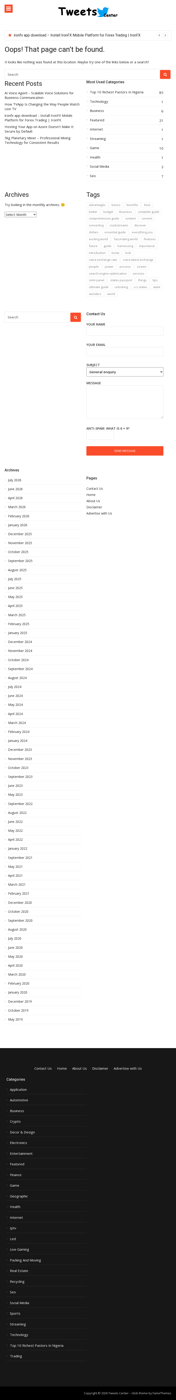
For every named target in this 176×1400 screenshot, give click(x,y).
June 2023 (15, 786)
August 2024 (17, 678)
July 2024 (14, 687)
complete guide (148, 212)
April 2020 (15, 965)
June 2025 (15, 588)
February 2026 (18, 516)
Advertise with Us (99, 513)
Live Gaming (19, 1249)
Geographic (19, 1196)
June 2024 (15, 696)
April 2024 (15, 714)
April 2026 (15, 498)
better (93, 212)
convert (147, 218)
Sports (15, 1313)
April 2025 (15, 606)
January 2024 (17, 741)
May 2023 (15, 795)
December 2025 (20, 534)
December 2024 (20, 642)
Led (13, 1239)
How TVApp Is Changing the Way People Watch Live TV (42, 106)
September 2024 (20, 669)
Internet (96, 129)
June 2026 (15, 489)
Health (95, 157)
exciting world (98, 239)
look (128, 253)
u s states (140, 287)
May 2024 (15, 705)
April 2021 (15, 876)
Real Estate (19, 1271)
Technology (99, 101)
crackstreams (119, 225)
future (93, 246)
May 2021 (15, 867)
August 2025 (17, 570)
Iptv (13, 1228)
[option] (91, 35)
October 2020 (18, 912)
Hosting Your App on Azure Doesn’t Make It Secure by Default (39, 129)
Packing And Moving (25, 1260)
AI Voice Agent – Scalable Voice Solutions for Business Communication (39, 95)
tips (155, 280)
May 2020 (15, 957)
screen (141, 266)
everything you (142, 232)
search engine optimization (108, 273)
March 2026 (17, 507)
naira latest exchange (138, 260)
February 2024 (18, 732)
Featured (97, 120)
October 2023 (18, 768)
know (115, 253)
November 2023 (20, 759)
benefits (132, 205)
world (111, 294)
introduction (97, 253)
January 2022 (17, 848)
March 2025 (17, 615)
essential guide (115, 232)
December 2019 (20, 1001)
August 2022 (17, 813)
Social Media (99, 166)
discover (140, 225)
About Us (93, 501)
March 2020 (17, 974)
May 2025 (15, 597)
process (125, 266)
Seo (93, 176)
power (109, 266)
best (147, 205)
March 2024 (17, 723)
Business (97, 111)
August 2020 (17, 929)
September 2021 (20, 858)
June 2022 (15, 822)
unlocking (121, 287)
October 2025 (18, 552)
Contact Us (94, 488)
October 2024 (18, 660)
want (156, 287)
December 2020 (20, 903)
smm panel (96, 280)
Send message (125, 451)
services (138, 273)
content (130, 218)
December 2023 (20, 750)
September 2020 (20, 920)
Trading (16, 1356)
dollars (94, 232)
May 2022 (15, 831)
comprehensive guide (104, 218)
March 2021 (17, 884)
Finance (16, 1175)
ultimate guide (99, 287)
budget (108, 212)
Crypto (15, 1121)
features (150, 239)
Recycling (17, 1281)
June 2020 (15, 948)
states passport (121, 280)
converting (96, 225)
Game (94, 148)
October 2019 (18, 1010)
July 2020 (14, 938)
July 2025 (14, 579)
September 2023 (20, 777)
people (94, 266)
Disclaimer (94, 507)
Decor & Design (22, 1132)
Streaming (98, 138)
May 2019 (15, 1019)
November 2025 (20, 543)
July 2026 (14, 480)
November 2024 (20, 651)
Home (91, 495)
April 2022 (15, 840)
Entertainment (21, 1153)
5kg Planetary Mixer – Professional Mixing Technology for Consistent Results (38, 140)
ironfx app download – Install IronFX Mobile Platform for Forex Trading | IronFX (77, 35)
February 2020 (18, 983)
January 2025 (17, 633)
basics (116, 205)
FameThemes (162, 1393)
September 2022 (20, 804)
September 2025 (20, 561)
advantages (97, 205)
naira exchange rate (103, 260)
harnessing (125, 246)
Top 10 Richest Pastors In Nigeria (116, 92)
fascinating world (126, 239)
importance (147, 246)
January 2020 (17, 992)
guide (107, 246)
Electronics (18, 1143)
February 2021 (18, 893)
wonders (95, 294)
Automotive (19, 1100)
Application (18, 1089)
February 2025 (18, 624)
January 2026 (17, 525)
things (142, 280)
